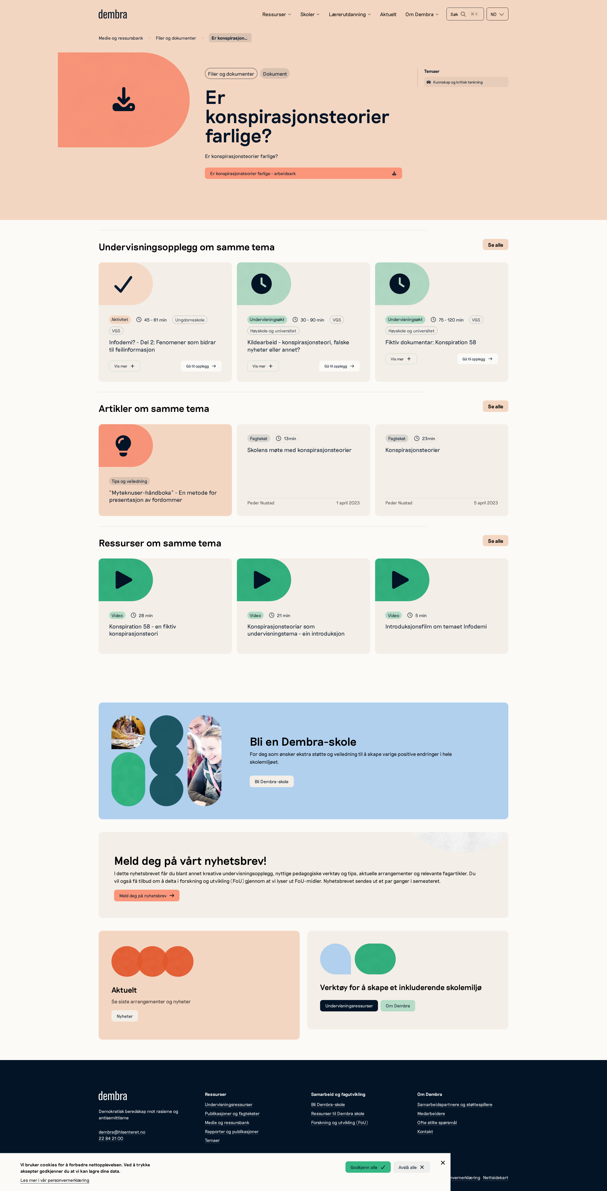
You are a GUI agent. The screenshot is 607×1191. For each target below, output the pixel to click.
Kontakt (425, 1131)
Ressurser (274, 14)
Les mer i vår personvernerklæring (54, 1180)
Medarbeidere (431, 1113)
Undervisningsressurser (349, 1005)
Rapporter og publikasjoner (232, 1131)
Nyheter (125, 1016)
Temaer (212, 1140)
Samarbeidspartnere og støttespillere (454, 1104)
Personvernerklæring (459, 1177)
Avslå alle (408, 1167)
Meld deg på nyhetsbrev (143, 895)
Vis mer (120, 366)
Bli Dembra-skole (272, 781)
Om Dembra (419, 14)
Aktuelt (388, 14)
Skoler (307, 14)
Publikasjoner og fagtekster (232, 1113)
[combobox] (497, 14)
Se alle (495, 245)
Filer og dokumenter (176, 38)
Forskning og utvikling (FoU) (339, 1122)
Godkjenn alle (363, 1167)
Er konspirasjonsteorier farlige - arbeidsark (253, 173)
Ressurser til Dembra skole (337, 1113)
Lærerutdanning (347, 14)
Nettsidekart (495, 1177)
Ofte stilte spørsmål (437, 1122)
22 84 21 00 (111, 1138)
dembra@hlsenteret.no (122, 1132)
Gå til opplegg (197, 366)
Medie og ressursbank (121, 38)
